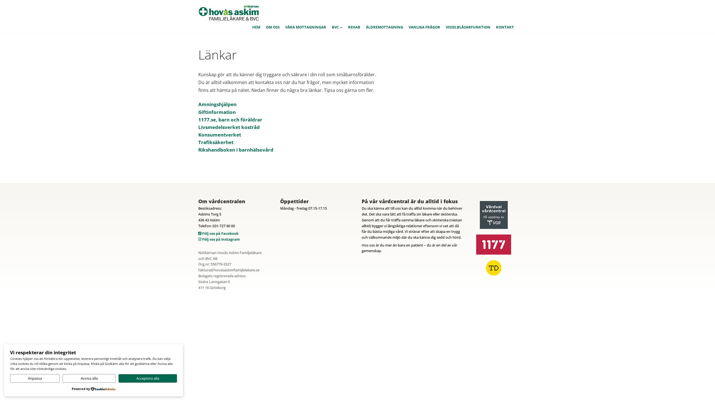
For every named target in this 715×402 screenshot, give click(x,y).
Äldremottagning (384, 27)
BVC (335, 27)
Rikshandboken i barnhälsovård (235, 150)
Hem (256, 27)
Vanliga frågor (424, 27)
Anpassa (35, 378)
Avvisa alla (89, 378)
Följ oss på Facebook (220, 233)
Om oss (273, 27)
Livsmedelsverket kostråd (229, 127)
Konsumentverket (219, 134)
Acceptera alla (147, 378)
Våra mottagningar (305, 27)
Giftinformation (217, 112)
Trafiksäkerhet (215, 142)
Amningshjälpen (217, 104)
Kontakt (505, 27)
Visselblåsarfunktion (468, 27)
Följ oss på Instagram (220, 239)
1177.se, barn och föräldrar (230, 119)
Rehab (354, 27)
